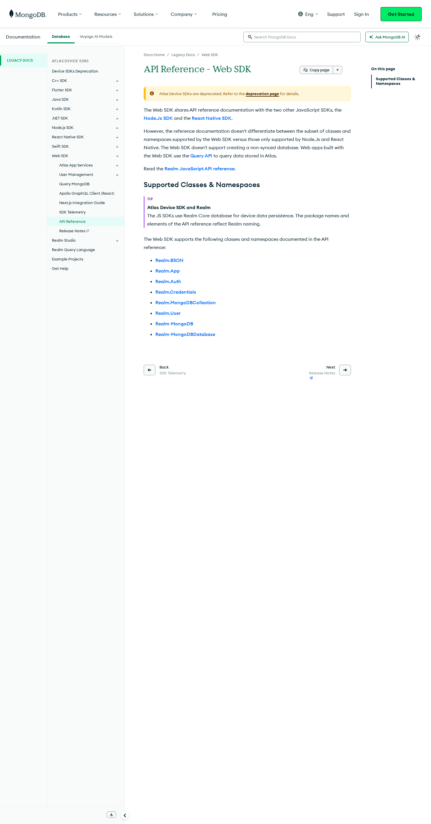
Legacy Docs (183, 54)
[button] (308, 13)
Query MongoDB (74, 183)
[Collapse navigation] (125, 815)
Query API (201, 156)
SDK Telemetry (72, 212)
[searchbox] (302, 37)
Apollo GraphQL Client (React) (86, 193)
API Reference (72, 221)
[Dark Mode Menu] (417, 37)
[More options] (337, 70)
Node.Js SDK (158, 118)
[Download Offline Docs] (111, 814)
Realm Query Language (73, 249)
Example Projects (67, 259)
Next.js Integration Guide (82, 202)
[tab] (61, 35)
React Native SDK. (212, 118)
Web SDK (210, 54)
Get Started (401, 14)
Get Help (60, 268)
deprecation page (262, 93)
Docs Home (154, 54)
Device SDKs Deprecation (75, 71)
